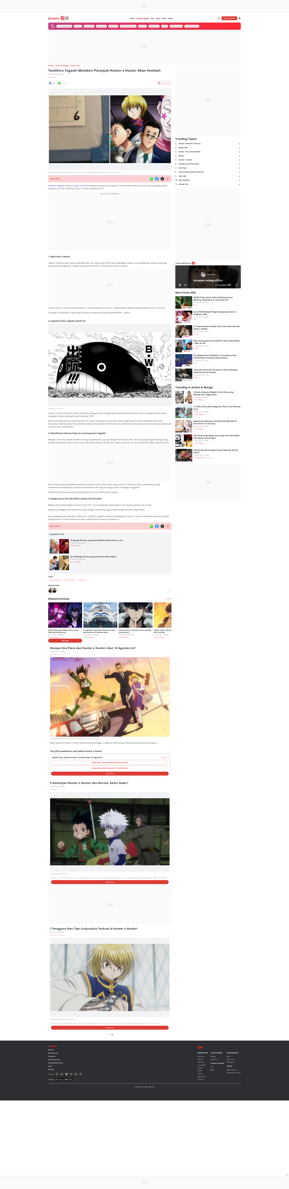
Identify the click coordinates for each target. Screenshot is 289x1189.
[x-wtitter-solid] (162, 179)
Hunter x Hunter (80, 185)
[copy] (168, 179)
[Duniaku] (58, 18)
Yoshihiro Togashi (56, 185)
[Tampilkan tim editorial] (170, 590)
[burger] (239, 18)
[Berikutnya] (172, 613)
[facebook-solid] (157, 179)
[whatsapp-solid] (151, 179)
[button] (110, 762)
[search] (218, 18)
